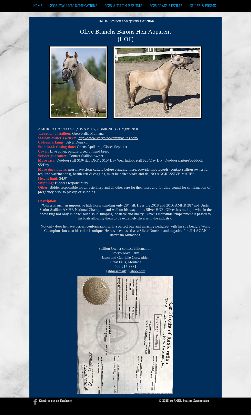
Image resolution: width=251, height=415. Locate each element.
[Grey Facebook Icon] (35, 402)
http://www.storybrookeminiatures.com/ (108, 138)
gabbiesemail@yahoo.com (125, 271)
